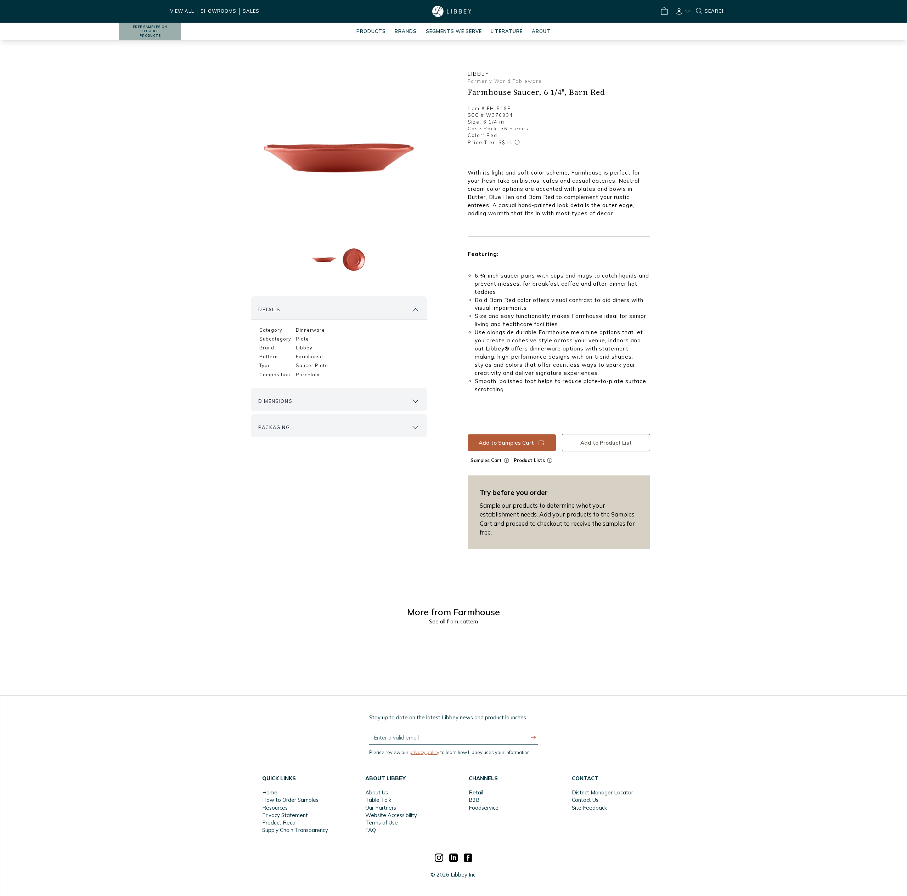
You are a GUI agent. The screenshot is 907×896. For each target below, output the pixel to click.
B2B (474, 800)
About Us (376, 792)
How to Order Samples (290, 800)
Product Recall (280, 822)
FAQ (370, 830)
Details (269, 309)
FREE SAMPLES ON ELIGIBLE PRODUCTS (150, 31)
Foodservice (483, 807)
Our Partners (380, 807)
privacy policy (424, 752)
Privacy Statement (285, 815)
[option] (338, 156)
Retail (476, 792)
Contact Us (585, 800)
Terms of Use (381, 822)
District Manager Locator (602, 792)
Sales (251, 11)
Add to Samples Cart (506, 442)
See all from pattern (453, 621)
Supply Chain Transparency (295, 830)
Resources (275, 807)
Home (269, 792)
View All (182, 11)
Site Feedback (589, 807)
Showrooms (218, 11)
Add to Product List (606, 442)
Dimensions (275, 401)
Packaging (274, 427)
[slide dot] (324, 259)
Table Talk (378, 800)
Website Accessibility (391, 815)
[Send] (533, 737)
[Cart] (664, 11)
